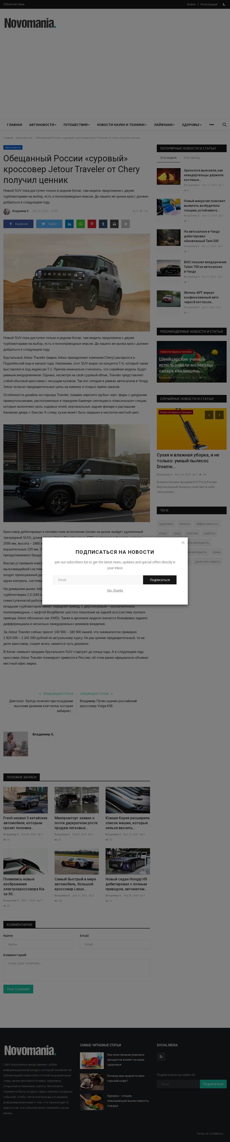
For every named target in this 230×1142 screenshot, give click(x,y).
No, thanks (115, 590)
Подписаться (160, 580)
